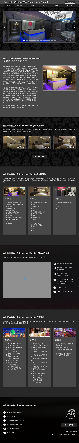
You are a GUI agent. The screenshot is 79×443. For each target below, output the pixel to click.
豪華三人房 (46, 147)
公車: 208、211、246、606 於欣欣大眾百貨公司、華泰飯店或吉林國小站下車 (65, 281)
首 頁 (8, 6)
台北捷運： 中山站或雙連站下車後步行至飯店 (65, 268)
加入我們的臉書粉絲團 (13, 428)
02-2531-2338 (61, 287)
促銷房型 (31, 6)
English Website (57, 2)
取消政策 (74, 431)
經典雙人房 (71, 147)
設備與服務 (44, 6)
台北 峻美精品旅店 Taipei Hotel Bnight (28, 2)
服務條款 (68, 431)
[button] (5, 27)
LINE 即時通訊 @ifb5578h (14, 412)
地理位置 (57, 6)
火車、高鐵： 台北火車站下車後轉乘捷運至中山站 (65, 274)
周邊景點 (69, 6)
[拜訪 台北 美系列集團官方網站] (71, 413)
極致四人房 (21, 147)
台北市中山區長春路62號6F (65, 263)
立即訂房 (70, 2)
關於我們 (19, 6)
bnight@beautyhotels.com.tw (65, 291)
